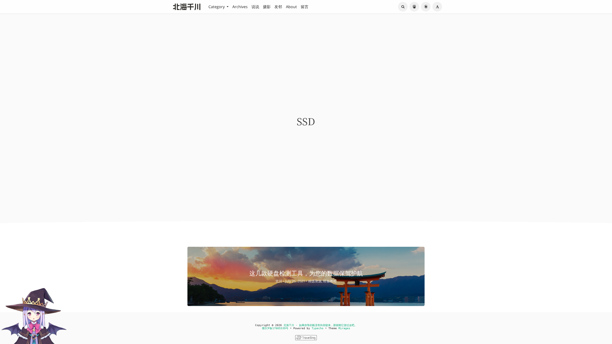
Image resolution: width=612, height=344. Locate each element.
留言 (304, 6)
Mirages (344, 328)
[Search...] (403, 6)
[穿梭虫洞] (426, 6)
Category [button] (217, 6)
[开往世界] (414, 6)
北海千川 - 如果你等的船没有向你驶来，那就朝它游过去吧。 (320, 325)
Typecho (317, 328)
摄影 (267, 6)
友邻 (278, 6)
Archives (240, 6)
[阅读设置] (437, 6)
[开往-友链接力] (306, 339)
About (291, 6)
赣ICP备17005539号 (275, 328)
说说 (255, 6)
